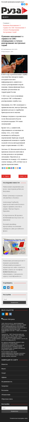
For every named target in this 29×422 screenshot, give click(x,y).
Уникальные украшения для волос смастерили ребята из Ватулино (13, 189)
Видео (3, 369)
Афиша (4, 377)
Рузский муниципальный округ (12, 2)
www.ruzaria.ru (8, 323)
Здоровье (4, 386)
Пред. (7, 176)
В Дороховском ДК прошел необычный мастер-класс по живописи (13, 217)
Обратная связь (7, 399)
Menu (6, 17)
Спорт (3, 373)
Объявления (5, 395)
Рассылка (4, 390)
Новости (4, 364)
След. (22, 176)
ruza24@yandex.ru (14, 276)
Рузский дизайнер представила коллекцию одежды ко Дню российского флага (13, 227)
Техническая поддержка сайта (19, 418)
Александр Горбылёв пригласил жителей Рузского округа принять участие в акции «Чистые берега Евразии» (13, 206)
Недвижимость (6, 382)
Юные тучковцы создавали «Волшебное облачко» (13, 197)
